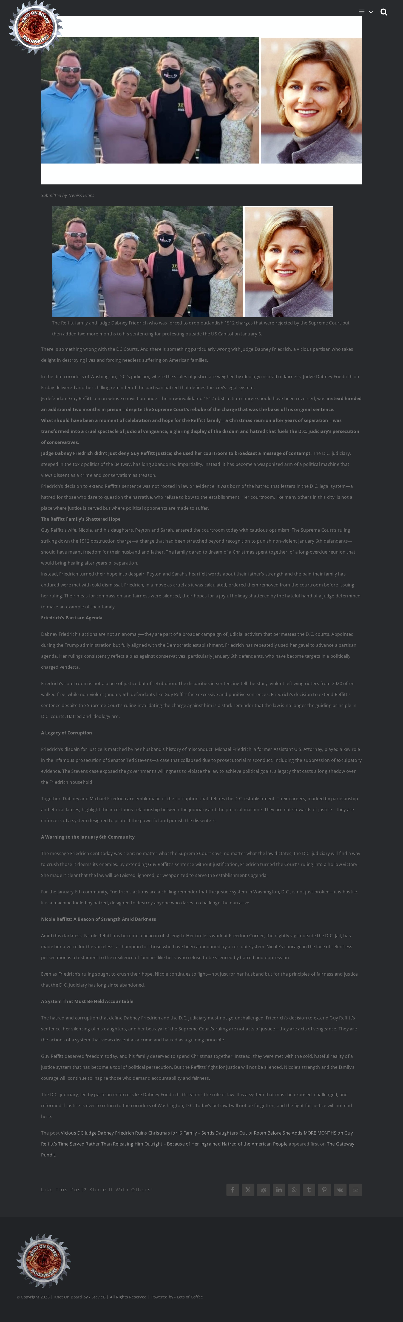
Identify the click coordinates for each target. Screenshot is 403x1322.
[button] (384, 11)
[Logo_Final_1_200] (43, 1236)
